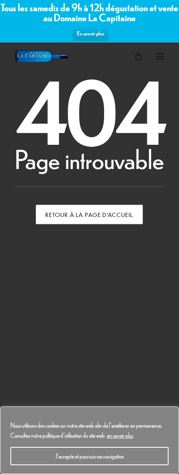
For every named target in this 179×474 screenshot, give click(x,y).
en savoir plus (120, 435)
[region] (89, 440)
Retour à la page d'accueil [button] (90, 214)
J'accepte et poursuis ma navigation (89, 456)
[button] (160, 56)
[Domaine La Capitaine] (41, 56)
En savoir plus (90, 33)
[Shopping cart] (134, 56)
